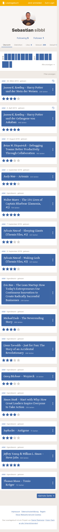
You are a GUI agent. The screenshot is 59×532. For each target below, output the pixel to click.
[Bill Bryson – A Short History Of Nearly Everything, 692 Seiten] (5, 64)
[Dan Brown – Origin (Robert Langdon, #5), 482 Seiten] (41, 57)
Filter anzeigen (49, 74)
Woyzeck (29, 376)
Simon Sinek (10, 399)
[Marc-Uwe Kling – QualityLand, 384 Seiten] (30, 57)
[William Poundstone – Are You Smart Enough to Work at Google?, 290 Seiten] (50, 57)
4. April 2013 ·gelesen (15, 108)
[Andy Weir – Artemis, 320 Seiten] (12, 57)
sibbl (3, 81)
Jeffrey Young (11, 454)
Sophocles (9, 430)
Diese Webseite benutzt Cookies (28, 515)
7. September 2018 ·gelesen (18, 224)
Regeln (43, 512)
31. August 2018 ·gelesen (17, 139)
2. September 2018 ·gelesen (18, 170)
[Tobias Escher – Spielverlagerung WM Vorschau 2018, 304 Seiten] (26, 57)
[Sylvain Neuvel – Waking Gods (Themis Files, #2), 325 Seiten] (5, 57)
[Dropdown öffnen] (53, 90)
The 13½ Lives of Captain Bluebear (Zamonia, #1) (24, 203)
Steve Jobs (12, 457)
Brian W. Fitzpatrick (15, 145)
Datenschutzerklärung (30, 512)
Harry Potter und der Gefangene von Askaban (24, 118)
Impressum (15, 512)
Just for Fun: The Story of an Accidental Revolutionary (25, 349)
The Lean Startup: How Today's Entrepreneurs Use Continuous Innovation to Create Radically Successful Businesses (25, 292)
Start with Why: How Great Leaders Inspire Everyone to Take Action (26, 403)
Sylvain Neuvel (12, 230)
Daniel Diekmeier (37, 520)
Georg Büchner (12, 376)
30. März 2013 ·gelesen (16, 81)
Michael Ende (11, 318)
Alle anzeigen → (48, 64)
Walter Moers (11, 200)
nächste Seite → (46, 495)
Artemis (23, 176)
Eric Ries (8, 285)
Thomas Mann (12, 481)
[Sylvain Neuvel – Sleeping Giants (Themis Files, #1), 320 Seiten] (9, 57)
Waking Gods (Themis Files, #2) (23, 259)
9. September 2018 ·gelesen (18, 251)
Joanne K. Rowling (14, 87)
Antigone (23, 430)
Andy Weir (10, 176)
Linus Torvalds (12, 345)
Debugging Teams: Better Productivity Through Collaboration (24, 149)
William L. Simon (32, 454)
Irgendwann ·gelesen (15, 193)
